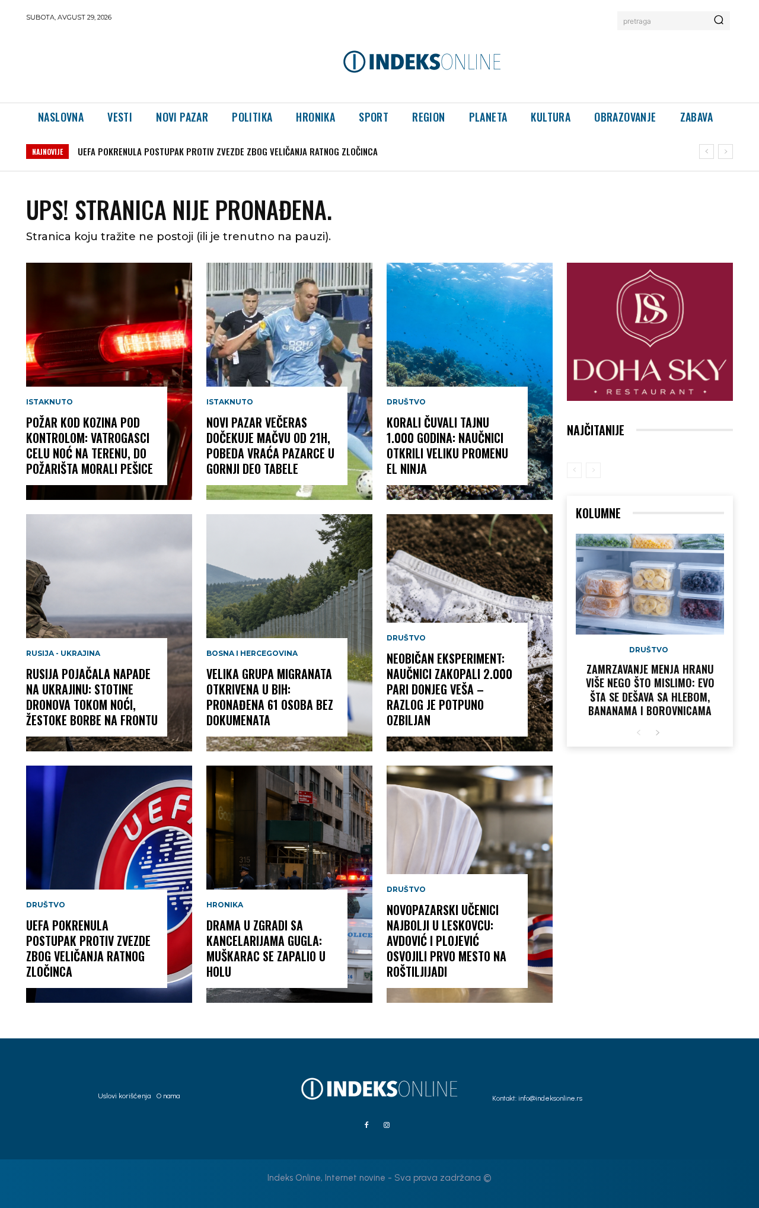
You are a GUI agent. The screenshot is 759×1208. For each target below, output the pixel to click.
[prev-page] (574, 470)
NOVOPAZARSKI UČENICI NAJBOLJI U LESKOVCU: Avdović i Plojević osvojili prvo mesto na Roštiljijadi (446, 940)
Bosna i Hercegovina (252, 653)
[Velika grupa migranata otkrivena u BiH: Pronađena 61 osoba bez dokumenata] (289, 632)
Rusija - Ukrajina (63, 653)
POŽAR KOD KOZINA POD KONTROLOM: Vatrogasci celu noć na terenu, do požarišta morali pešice (89, 445)
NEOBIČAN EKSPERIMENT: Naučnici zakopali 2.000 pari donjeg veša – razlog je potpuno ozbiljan (449, 689)
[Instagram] (387, 1125)
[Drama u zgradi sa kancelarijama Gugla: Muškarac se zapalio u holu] (289, 884)
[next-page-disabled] (593, 470)
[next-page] (657, 733)
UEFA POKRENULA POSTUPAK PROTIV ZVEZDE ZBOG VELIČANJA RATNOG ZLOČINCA (228, 151)
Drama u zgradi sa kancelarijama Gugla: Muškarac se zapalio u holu (266, 948)
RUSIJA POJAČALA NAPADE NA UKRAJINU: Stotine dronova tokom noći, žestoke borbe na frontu (92, 697)
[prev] (706, 151)
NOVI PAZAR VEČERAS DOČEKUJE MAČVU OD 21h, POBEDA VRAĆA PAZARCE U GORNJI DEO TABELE (270, 445)
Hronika (224, 905)
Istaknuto (49, 402)
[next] (725, 151)
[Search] (718, 20)
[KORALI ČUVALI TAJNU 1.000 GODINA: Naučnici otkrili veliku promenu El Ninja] (470, 381)
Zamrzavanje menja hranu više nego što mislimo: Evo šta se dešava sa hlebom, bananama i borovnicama (650, 689)
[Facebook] (366, 1125)
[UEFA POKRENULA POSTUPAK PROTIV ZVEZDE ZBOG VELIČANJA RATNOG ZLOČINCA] (109, 884)
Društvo (45, 905)
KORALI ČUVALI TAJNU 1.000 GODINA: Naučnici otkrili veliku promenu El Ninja (447, 445)
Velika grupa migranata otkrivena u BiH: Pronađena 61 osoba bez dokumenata (269, 697)
